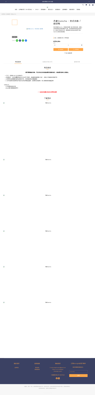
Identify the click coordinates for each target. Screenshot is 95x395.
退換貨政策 (37, 369)
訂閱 (78, 375)
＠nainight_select (58, 371)
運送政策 (37, 367)
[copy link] (26, 40)
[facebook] (20, 40)
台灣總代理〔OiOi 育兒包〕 (26, 9)
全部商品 (3, 14)
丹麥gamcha (13, 14)
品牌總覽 (64, 9)
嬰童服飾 (43, 9)
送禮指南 (57, 9)
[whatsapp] (23, 40)
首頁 (16, 9)
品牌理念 (17, 367)
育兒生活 (50, 9)
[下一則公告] (89, 1)
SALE (36, 9)
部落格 (78, 9)
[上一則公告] (6, 1)
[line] (17, 40)
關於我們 (71, 9)
